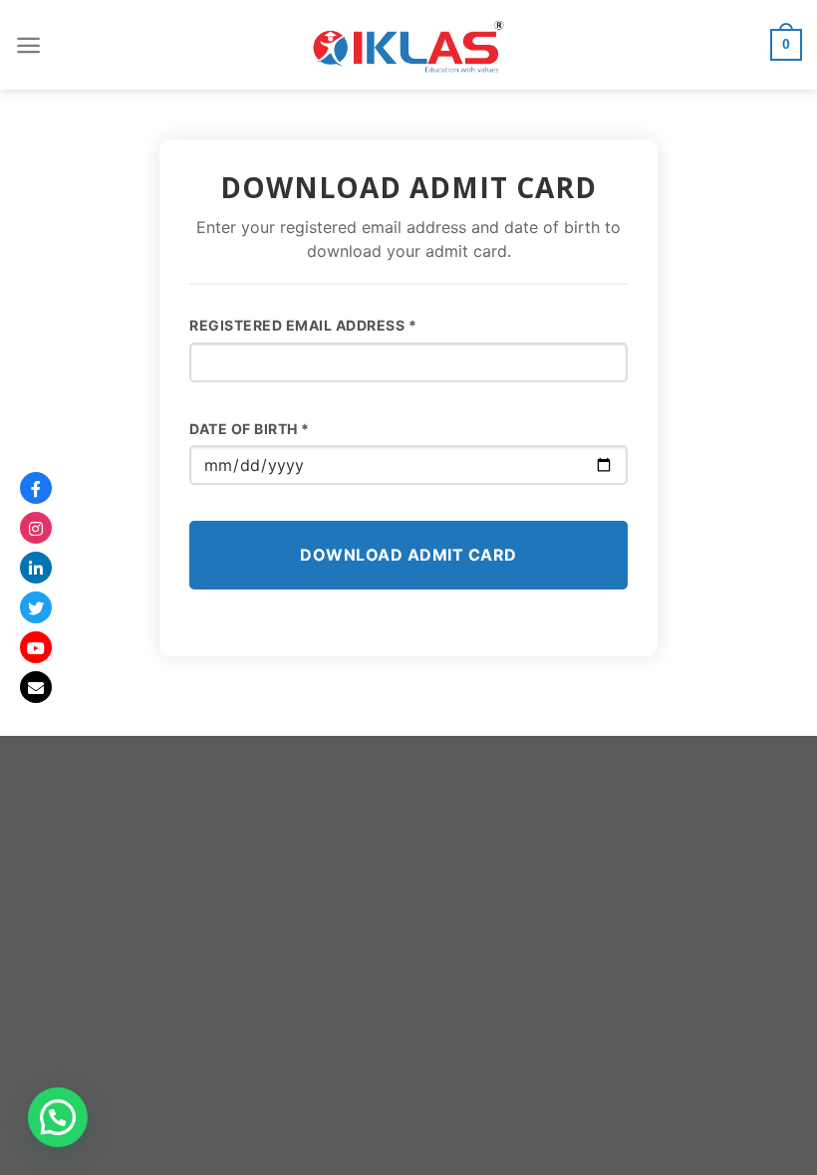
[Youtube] (36, 647)
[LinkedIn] (36, 568)
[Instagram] (36, 528)
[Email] (36, 687)
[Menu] (28, 45)
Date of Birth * (249, 428)
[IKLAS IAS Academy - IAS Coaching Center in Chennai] (408, 45)
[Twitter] (36, 607)
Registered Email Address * (302, 325)
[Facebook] (36, 488)
